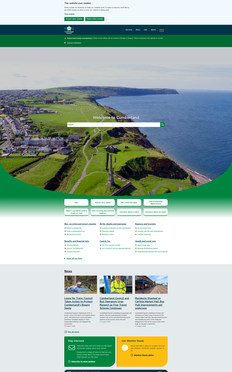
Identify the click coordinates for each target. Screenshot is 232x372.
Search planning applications (155, 202)
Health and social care (145, 241)
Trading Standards (144, 234)
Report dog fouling (74, 234)
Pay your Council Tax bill (111, 245)
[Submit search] (162, 124)
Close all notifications (74, 43)
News (138, 30)
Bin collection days (129, 202)
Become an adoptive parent (147, 248)
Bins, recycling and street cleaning (80, 224)
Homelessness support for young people (152, 251)
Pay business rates (144, 228)
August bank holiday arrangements (79, 38)
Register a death (108, 231)
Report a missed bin (74, 228)
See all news (73, 332)
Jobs (145, 30)
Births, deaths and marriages (113, 224)
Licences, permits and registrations (150, 231)
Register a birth (108, 234)
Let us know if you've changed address (116, 248)
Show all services (74, 258)
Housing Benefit (73, 245)
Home (161, 30)
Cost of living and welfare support (103, 212)
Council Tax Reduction (75, 248)
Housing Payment (73, 251)
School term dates (103, 202)
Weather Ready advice (144, 355)
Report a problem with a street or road (76, 212)
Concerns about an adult (155, 212)
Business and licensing (145, 224)
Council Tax (105, 241)
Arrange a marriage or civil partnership (116, 228)
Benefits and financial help (76, 241)
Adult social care (143, 245)
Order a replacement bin (76, 231)
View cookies (69, 14)
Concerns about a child (129, 212)
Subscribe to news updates (83, 361)
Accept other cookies (74, 19)
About (153, 30)
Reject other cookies (95, 19)
